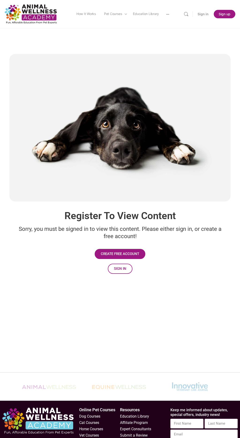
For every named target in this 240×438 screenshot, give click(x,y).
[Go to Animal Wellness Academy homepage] (31, 13)
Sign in (203, 14)
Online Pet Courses (97, 409)
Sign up (224, 14)
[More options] (167, 14)
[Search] (186, 14)
